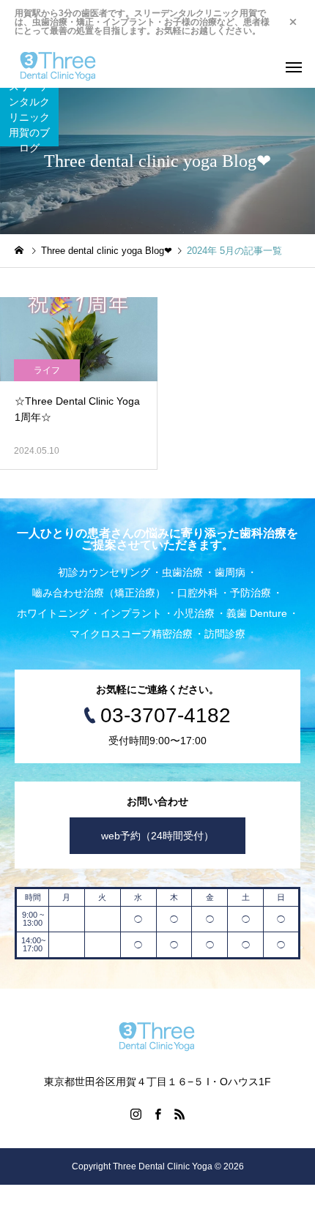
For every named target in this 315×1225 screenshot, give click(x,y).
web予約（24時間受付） (157, 836)
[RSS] (179, 1113)
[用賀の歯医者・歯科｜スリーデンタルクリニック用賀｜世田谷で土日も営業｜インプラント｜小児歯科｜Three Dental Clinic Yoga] (59, 66)
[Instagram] (135, 1113)
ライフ (47, 370)
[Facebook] (157, 1113)
